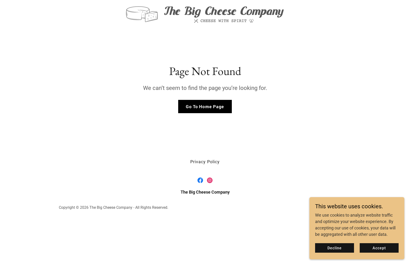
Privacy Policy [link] (205, 161)
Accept (379, 248)
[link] (205, 14)
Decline (334, 248)
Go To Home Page (205, 106)
